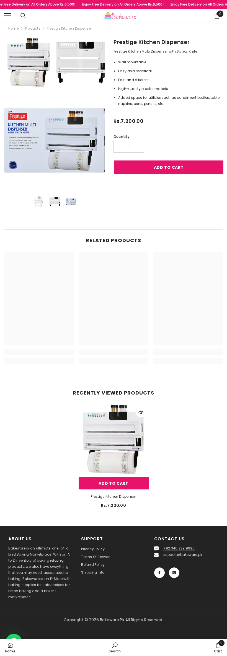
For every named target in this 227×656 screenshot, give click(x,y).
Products (32, 28)
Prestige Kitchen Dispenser (113, 496)
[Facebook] (159, 572)
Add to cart (168, 167)
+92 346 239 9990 (179, 548)
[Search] (23, 15)
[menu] (7, 15)
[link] (39, 352)
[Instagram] (174, 572)
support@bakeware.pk (182, 554)
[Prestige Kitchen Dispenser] (114, 440)
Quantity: (122, 136)
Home (13, 28)
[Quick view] (141, 412)
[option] (38, 201)
